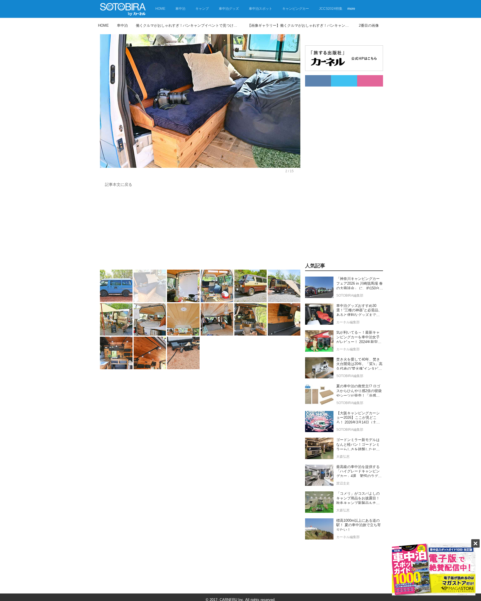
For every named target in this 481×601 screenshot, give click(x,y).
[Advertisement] (199, 230)
